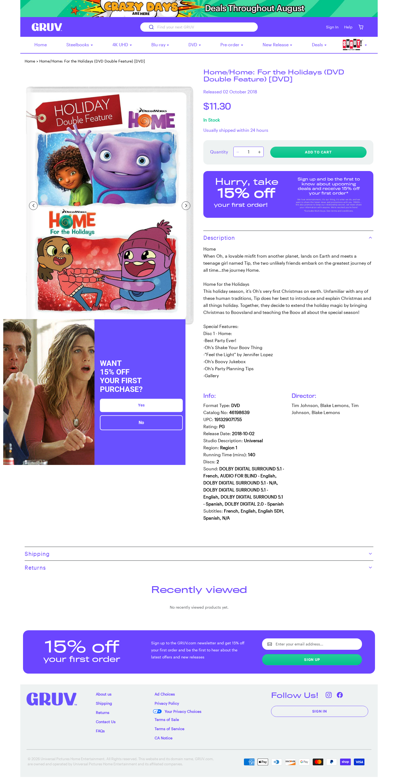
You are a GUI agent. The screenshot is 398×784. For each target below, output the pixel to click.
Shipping (104, 703)
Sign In (319, 711)
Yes (141, 405)
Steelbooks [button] (78, 44)
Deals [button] (318, 44)
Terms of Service (169, 728)
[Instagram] (328, 695)
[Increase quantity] (259, 152)
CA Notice (163, 738)
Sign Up (312, 659)
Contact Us (106, 721)
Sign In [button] (332, 27)
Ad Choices (165, 694)
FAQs (100, 731)
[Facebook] (339, 695)
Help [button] (348, 27)
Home (40, 44)
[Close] (178, 325)
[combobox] (199, 27)
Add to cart (318, 152)
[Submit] (151, 27)
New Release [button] (276, 44)
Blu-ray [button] (159, 44)
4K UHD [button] (120, 44)
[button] (360, 26)
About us (104, 694)
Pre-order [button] (230, 44)
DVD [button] (193, 44)
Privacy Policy (167, 703)
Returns (102, 712)
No (141, 422)
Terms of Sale (167, 719)
